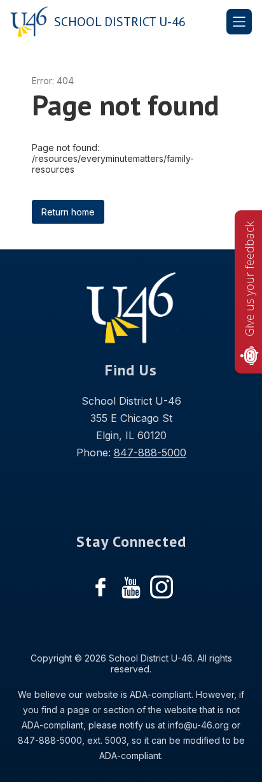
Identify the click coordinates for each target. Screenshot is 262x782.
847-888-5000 (150, 452)
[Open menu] (239, 21)
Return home (68, 211)
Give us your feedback (249, 279)
